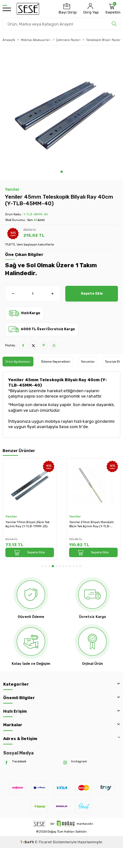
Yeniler (12, 189)
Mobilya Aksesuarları (35, 40)
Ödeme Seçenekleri (55, 361)
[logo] (28, 9)
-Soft (27, 842)
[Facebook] (6, 762)
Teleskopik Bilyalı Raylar (103, 40)
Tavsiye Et (112, 361)
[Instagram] (65, 762)
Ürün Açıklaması (18, 361)
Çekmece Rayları (68, 40)
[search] (114, 24)
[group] (61, 109)
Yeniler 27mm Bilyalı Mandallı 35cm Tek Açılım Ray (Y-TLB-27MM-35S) (91, 524)
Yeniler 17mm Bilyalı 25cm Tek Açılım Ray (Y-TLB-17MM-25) (27, 524)
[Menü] (7, 8)
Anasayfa (9, 40)
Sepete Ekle (92, 293)
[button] (62, 172)
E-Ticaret (43, 842)
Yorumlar (88, 361)
